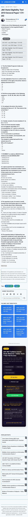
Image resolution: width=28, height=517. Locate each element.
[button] (3, 294)
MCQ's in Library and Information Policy (13, 469)
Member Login (15, 381)
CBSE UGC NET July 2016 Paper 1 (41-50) (7, 309)
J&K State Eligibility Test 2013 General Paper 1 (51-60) (12, 49)
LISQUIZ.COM (9, 2)
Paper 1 (17, 286)
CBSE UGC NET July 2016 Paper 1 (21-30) (7, 331)
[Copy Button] (24, 298)
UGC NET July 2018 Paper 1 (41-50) (12, 42)
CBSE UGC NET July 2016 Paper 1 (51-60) (20, 319)
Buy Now (15, 377)
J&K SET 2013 (9, 286)
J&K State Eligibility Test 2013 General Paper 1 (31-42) (12, 58)
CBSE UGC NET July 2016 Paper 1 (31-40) (20, 309)
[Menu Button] (2, 2)
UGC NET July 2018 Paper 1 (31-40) (12, 45)
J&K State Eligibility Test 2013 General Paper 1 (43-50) (12, 53)
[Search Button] (25, 2)
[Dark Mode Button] (23, 2)
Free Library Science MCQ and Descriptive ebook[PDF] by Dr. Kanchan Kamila (13, 440)
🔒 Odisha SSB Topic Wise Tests (14, 422)
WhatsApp (15, 395)
